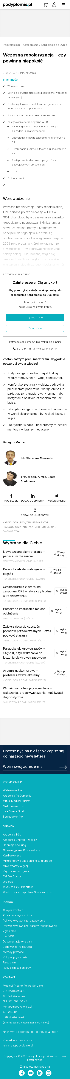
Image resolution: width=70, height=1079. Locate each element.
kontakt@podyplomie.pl (17, 1006)
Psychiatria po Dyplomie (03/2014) (24, 662)
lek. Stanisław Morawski (37, 458)
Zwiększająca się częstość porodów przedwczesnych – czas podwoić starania (27, 631)
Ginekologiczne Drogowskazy (21, 850)
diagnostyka (11, 531)
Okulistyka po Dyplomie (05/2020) (24, 702)
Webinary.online (13, 790)
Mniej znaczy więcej (15, 866)
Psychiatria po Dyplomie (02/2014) (24, 578)
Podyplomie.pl (12, 44)
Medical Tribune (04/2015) (18, 618)
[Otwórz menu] (63, 4)
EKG (22, 522)
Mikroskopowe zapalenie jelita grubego (27, 860)
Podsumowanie (16, 178)
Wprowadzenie (16, 86)
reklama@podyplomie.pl (18, 1045)
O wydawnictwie (13, 910)
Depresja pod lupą (14, 845)
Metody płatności (13, 952)
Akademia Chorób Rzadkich (20, 839)
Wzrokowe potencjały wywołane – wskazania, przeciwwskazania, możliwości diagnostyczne (33, 692)
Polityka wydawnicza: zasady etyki (24, 920)
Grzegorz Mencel (14, 442)
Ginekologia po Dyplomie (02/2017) (24, 640)
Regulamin (9, 962)
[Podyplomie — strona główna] (17, 4)
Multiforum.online (13, 806)
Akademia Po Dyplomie (17, 795)
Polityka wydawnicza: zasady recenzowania (30, 925)
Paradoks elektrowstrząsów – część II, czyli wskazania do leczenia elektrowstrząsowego (24, 653)
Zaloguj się (25, 306)
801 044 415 (24, 348)
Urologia (8, 881)
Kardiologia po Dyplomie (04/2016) (24, 601)
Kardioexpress (12, 855)
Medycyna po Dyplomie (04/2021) (23, 561)
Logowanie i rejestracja (17, 946)
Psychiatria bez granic (16, 871)
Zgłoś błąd (9, 931)
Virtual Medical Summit (16, 800)
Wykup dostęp (61, 554)
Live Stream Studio (14, 811)
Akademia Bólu (12, 834)
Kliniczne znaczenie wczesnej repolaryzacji (32, 115)
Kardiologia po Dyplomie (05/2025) (24, 680)
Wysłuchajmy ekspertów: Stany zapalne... (28, 892)
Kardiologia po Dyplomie (43, 294)
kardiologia (10, 522)
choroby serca (44, 526)
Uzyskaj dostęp (35, 317)
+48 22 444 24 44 (46, 348)
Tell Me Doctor (12, 876)
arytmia (28, 526)
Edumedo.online (13, 816)
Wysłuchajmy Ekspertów (18, 886)
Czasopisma (30, 44)
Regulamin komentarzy (17, 967)
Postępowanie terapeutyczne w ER (27, 121)
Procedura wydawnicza (17, 915)
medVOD (8, 936)
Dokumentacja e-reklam (17, 941)
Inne (14, 171)
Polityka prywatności (15, 957)
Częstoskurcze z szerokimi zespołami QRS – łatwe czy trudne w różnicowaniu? (27, 591)
